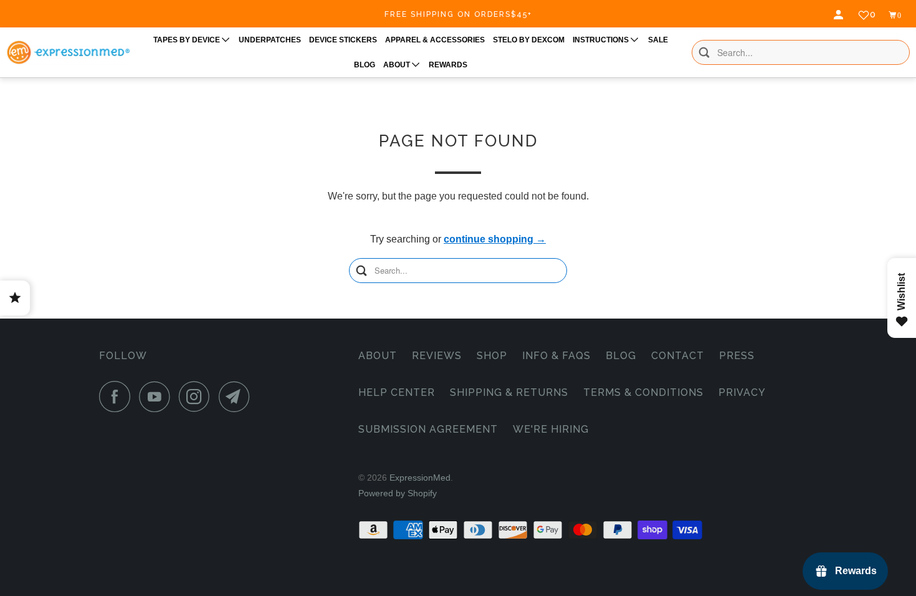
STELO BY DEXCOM (529, 40)
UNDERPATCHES (270, 40)
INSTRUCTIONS (602, 40)
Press (737, 356)
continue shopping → (495, 239)
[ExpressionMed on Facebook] (117, 396)
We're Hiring (551, 429)
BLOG (364, 64)
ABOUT (397, 64)
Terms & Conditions (643, 392)
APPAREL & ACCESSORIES (435, 40)
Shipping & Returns (509, 392)
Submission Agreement (428, 429)
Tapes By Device (187, 40)
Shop (492, 356)
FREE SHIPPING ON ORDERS (458, 14)
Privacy (742, 392)
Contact (677, 356)
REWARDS (448, 64)
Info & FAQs (556, 356)
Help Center (396, 392)
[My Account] (840, 15)
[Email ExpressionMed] (237, 396)
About (377, 356)
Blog (621, 356)
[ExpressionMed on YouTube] (157, 396)
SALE (658, 40)
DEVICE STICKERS (343, 40)
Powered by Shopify (397, 493)
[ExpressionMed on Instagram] (197, 396)
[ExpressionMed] (68, 53)
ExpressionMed (420, 478)
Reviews (437, 356)
